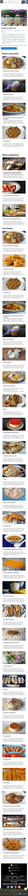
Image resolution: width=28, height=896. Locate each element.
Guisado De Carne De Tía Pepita (11, 71)
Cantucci (5, 689)
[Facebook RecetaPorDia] (8, 887)
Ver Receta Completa (8, 48)
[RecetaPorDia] (5, 2)
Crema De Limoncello (8, 596)
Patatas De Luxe (7, 759)
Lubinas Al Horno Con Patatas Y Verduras (13, 829)
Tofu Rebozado (7, 526)
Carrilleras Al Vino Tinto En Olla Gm (11, 806)
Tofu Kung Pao (6, 141)
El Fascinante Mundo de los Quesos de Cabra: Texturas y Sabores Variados (12, 173)
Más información (23, 893)
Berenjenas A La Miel (8, 619)
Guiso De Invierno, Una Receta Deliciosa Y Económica (13, 118)
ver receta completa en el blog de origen (17, 45)
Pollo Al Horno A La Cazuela (10, 456)
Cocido (5, 479)
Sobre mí (18, 878)
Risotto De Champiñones (9, 502)
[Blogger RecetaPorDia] (19, 887)
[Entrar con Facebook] (26, 2)
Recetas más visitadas (12, 876)
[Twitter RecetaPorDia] (12, 887)
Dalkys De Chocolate (8, 94)
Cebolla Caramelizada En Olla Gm (11, 642)
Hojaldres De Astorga (8, 269)
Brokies (5, 409)
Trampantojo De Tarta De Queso (11, 432)
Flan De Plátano (7, 736)
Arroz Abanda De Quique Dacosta (11, 852)
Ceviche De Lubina (7, 666)
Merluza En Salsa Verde (9, 385)
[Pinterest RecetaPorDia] (16, 887)
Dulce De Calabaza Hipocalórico (11, 572)
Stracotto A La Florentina (9, 712)
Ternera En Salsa (7, 362)
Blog (13, 878)
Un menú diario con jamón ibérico (11, 195)
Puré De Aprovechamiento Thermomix (12, 549)
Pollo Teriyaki (6, 782)
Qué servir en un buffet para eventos (12, 219)
